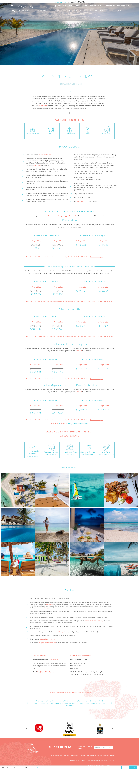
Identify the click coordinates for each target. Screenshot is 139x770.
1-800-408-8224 (54, 660)
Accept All (133, 767)
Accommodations (45, 155)
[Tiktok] (54, 747)
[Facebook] (58, 747)
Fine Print (80, 201)
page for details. (101, 256)
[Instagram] (50, 747)
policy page (37, 165)
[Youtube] (62, 747)
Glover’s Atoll (42, 106)
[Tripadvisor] (70, 747)
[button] (44, 10)
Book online (54, 424)
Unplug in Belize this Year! (60, 2)
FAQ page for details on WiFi (47, 643)
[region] (69, 767)
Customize (125, 767)
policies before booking (47, 639)
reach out (79, 351)
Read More (40, 768)
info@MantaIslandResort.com (47, 672)
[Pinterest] (66, 747)
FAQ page (61, 632)
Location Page (45, 608)
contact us (64, 424)
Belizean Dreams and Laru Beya (94, 621)
